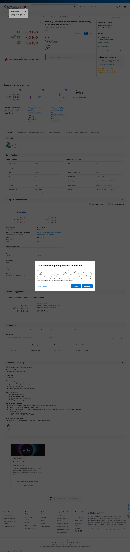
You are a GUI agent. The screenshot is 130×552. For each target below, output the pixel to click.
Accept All (87, 286)
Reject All (76, 286)
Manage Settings (42, 286)
